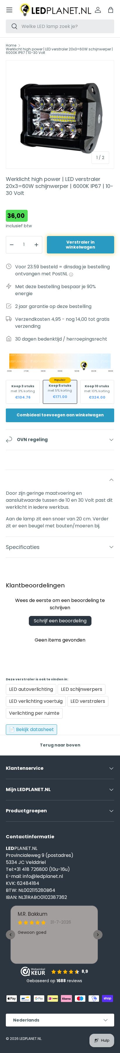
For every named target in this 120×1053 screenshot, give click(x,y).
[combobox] (60, 26)
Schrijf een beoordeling (60, 620)
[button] (110, 9)
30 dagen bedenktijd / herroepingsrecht (61, 339)
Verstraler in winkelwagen (80, 244)
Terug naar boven (60, 745)
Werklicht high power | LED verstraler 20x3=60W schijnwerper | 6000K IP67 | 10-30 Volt (59, 50)
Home (11, 45)
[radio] (23, 392)
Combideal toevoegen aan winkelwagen (60, 415)
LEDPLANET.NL (30, 1038)
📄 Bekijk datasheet (31, 729)
